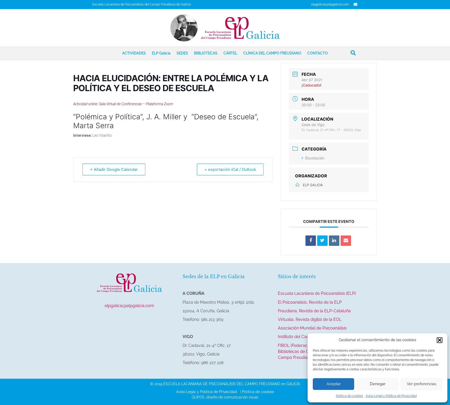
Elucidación (314, 158)
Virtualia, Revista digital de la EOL (309, 319)
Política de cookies (349, 396)
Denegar (377, 384)
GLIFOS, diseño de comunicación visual (225, 397)
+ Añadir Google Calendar (114, 169)
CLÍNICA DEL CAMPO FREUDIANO (272, 53)
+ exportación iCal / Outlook (230, 169)
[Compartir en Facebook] (310, 240)
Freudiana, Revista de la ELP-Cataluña (314, 310)
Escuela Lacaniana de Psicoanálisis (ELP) (317, 293)
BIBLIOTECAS (205, 53)
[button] (439, 340)
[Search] (353, 53)
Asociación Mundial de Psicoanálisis (312, 328)
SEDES (182, 53)
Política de (258, 392)
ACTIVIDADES (134, 53)
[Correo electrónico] (346, 240)
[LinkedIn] (334, 240)
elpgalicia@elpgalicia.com (330, 4)
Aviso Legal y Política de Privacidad (391, 396)
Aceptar (334, 384)
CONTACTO (317, 53)
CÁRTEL (230, 53)
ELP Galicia (161, 53)
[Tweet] (322, 240)
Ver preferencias (421, 384)
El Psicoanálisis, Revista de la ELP (310, 302)
